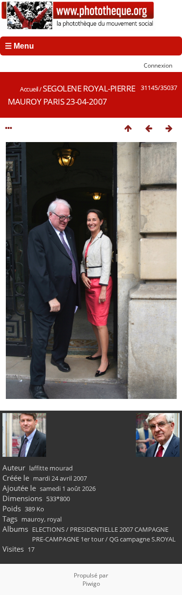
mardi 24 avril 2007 (60, 478)
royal (54, 519)
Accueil (29, 89)
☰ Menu (19, 46)
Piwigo (91, 583)
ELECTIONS (48, 529)
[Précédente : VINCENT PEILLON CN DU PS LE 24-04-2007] (148, 128)
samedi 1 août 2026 (68, 488)
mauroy (32, 519)
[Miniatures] (128, 128)
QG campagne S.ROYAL (142, 539)
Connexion (158, 65)
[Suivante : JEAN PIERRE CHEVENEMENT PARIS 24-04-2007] (169, 128)
